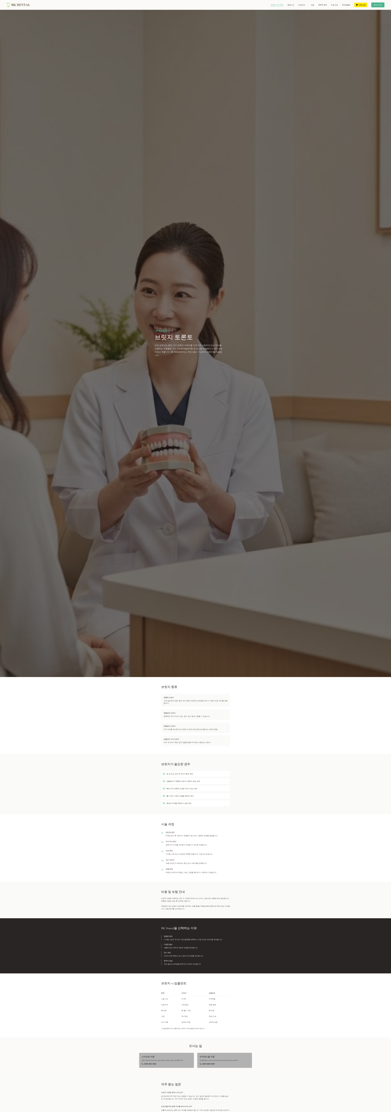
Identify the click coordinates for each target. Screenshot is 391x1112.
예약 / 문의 (378, 5)
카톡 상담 (362, 5)
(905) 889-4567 (208, 1064)
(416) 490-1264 (150, 1064)
